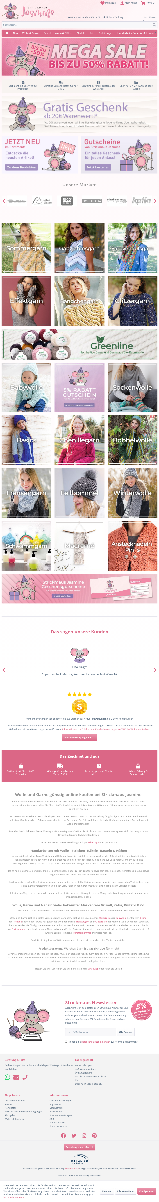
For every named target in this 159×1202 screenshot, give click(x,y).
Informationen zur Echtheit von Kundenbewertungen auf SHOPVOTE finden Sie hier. (106, 729)
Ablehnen (107, 1191)
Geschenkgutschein (15, 1100)
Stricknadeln (18, 928)
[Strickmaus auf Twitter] (73, 1136)
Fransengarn (82, 921)
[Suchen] (154, 25)
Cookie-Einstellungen (61, 1100)
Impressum (55, 1103)
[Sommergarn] (26, 248)
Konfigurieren (146, 1191)
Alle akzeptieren (125, 1191)
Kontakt (9, 1103)
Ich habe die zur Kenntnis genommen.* (103, 1041)
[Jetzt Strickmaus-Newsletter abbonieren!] (79, 387)
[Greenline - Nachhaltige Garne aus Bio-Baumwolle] (79, 344)
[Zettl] (142, 201)
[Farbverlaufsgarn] (132, 248)
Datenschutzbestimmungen (95, 1041)
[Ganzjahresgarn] (79, 248)
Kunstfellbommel (82, 932)
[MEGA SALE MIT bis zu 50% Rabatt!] (79, 57)
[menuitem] (108, 3)
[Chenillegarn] (79, 440)
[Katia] (117, 201)
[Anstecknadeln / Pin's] (132, 546)
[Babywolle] (26, 387)
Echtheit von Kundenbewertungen (61, 1113)
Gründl (143, 917)
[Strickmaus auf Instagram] (84, 1136)
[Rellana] (17, 201)
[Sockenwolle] (132, 387)
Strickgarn (104, 917)
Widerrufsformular (14, 1118)
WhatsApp (101, 773)
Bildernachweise (58, 1126)
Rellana (18, 921)
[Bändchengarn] (79, 301)
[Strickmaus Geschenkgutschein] (79, 588)
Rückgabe (10, 1115)
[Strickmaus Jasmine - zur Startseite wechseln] (28, 11)
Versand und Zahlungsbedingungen (23, 1111)
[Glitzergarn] (132, 301)
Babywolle (121, 917)
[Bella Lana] (67, 201)
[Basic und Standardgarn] (26, 440)
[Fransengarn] (26, 493)
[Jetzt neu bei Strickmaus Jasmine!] (40, 155)
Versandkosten (72, 1168)
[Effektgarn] (26, 301)
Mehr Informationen (14, 1197)
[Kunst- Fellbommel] (79, 493)
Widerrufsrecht (57, 1122)
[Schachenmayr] (92, 201)
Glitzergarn (101, 921)
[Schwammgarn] (26, 546)
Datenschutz (56, 1107)
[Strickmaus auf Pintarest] (94, 1136)
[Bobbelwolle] (132, 440)
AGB (52, 1118)
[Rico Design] (42, 201)
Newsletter (10, 1107)
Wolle (102, 674)
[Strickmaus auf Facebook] (63, 1136)
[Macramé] (79, 546)
